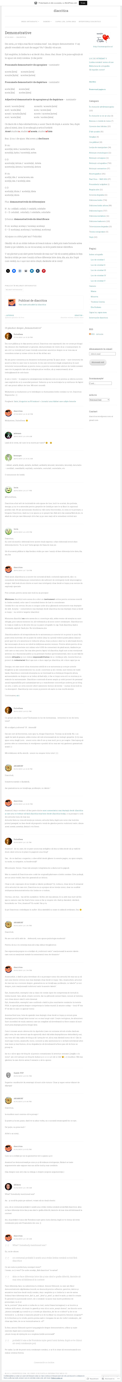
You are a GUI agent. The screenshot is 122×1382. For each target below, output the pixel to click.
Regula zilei (94, 189)
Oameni (46, 21)
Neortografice (95, 174)
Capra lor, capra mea (65, 21)
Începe (83, 3)
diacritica (61, 11)
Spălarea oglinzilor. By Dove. (14, 316)
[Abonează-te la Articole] (90, 334)
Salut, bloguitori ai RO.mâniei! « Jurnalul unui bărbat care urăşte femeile (45, 401)
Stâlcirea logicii (96, 210)
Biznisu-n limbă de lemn (100, 121)
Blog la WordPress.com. (16, 1373)
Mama (93, 291)
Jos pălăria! (94, 142)
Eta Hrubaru (96, 307)
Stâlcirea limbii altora (98, 205)
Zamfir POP (19, 1073)
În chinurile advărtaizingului (101, 107)
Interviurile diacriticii (90, 21)
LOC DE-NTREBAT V (98, 58)
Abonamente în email (100, 349)
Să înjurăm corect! (97, 69)
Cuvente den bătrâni (98, 126)
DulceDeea (18, 334)
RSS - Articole (97, 334)
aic (17, 695)
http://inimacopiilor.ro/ (103, 46)
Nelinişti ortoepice (97, 158)
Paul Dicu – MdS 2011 (98, 179)
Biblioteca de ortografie (99, 66)
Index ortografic (29, 21)
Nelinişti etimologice (98, 152)
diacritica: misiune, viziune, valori (72, 316)
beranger (18, 455)
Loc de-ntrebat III (98, 270)
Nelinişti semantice (98, 168)
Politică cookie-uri (56, 1378)
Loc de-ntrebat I (98, 259)
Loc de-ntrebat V (98, 281)
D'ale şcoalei (94, 131)
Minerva (94, 296)
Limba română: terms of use (101, 62)
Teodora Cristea (98, 302)
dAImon (17, 1184)
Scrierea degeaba (96, 195)
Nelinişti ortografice (26, 286)
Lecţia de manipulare (98, 147)
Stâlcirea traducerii (97, 221)
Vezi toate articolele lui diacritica (32, 304)
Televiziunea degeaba (98, 226)
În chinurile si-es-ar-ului (100, 116)
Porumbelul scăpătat (98, 184)
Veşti (91, 237)
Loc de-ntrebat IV (98, 275)
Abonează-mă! (98, 362)
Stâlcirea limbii (95, 200)
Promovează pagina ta (97, 89)
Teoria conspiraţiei (97, 231)
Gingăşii (92, 137)
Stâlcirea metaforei (97, 216)
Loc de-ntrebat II (98, 265)
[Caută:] (100, 383)
